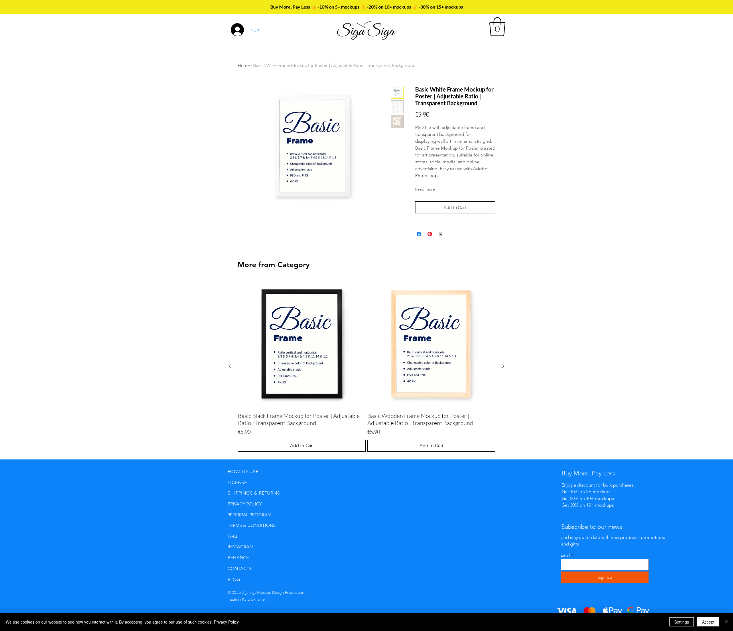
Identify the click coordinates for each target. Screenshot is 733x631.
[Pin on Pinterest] (429, 234)
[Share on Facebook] (418, 234)
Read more (425, 189)
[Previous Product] (229, 365)
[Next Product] (503, 365)
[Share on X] (440, 234)
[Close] (726, 621)
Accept (708, 622)
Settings (681, 622)
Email (565, 555)
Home (244, 65)
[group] (366, 366)
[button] (497, 26)
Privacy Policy (226, 622)
